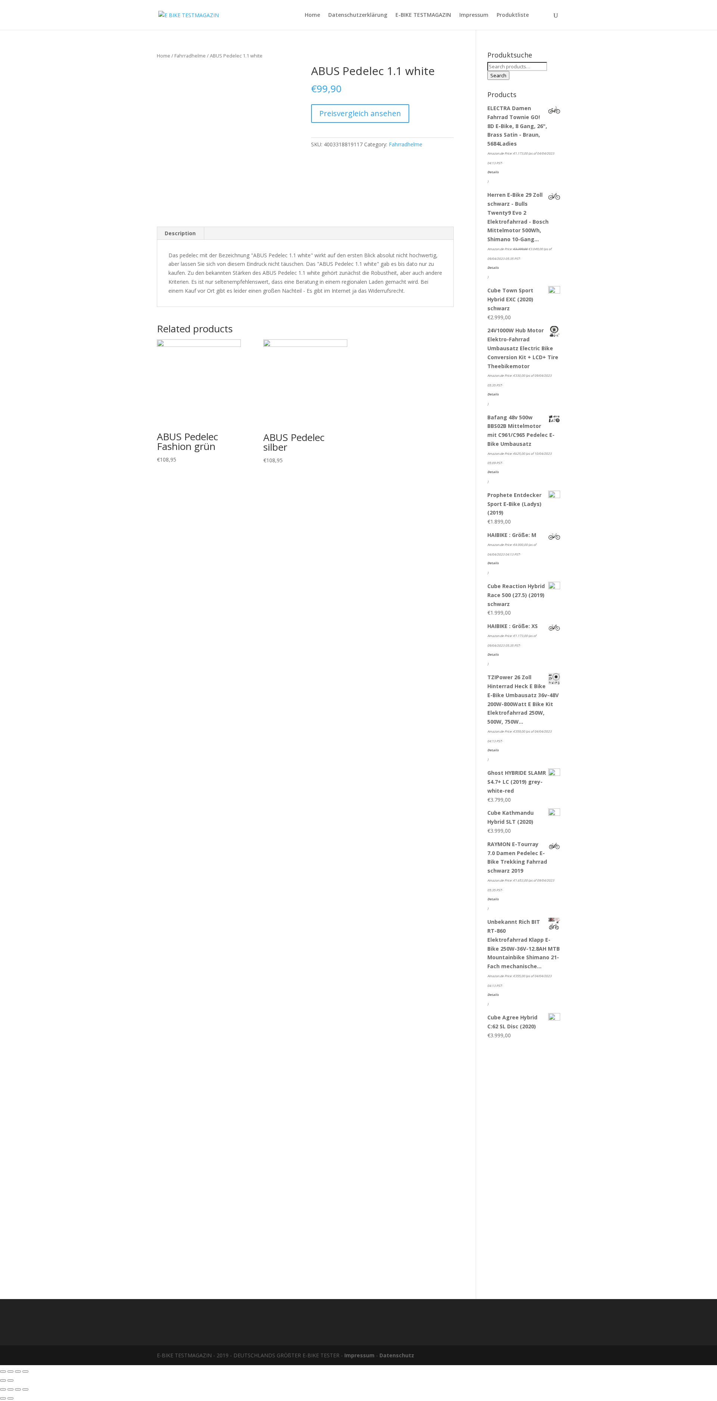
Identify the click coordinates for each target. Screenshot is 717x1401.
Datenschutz (396, 1355)
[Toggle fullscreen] (18, 1371)
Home (312, 15)
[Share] (10, 1371)
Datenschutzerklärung (357, 15)
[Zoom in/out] (25, 1371)
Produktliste (513, 15)
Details (493, 172)
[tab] (180, 233)
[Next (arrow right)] (10, 1380)
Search (498, 75)
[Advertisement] (523, 1165)
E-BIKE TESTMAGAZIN (423, 15)
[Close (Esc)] (3, 1371)
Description (180, 233)
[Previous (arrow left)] (3, 1380)
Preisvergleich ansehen (360, 113)
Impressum (473, 15)
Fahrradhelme (190, 55)
